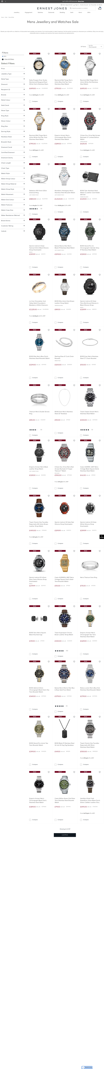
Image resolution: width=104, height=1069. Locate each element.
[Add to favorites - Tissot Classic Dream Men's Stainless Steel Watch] (100, 385)
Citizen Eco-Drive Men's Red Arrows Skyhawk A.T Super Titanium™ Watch (64, 469)
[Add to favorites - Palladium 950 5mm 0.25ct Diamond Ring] (49, 164)
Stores (100, 5)
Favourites (93, 5)
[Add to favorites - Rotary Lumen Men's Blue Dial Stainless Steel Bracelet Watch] (100, 661)
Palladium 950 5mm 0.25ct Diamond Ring (38, 191)
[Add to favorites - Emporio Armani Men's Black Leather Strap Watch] (49, 440)
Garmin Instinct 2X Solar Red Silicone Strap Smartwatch (64, 523)
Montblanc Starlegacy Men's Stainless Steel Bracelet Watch (65, 191)
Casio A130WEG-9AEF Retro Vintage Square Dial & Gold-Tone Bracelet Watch (64, 579)
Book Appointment (68, 5)
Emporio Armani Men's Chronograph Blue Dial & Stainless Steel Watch (63, 137)
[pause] (2, 1)
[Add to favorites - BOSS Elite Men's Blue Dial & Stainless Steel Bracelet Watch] (49, 330)
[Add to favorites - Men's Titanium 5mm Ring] (100, 551)
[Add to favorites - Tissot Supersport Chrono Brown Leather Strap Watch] (74, 606)
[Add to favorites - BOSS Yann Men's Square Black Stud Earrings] (49, 606)
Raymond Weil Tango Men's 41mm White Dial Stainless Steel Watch (89, 82)
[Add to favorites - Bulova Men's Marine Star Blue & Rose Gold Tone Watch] (74, 661)
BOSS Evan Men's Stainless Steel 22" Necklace (64, 412)
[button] (5, 1)
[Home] (52, 8)
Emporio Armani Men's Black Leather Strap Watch (38, 468)
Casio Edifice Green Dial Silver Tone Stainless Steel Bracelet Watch (65, 800)
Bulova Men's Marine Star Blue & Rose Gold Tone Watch (65, 689)
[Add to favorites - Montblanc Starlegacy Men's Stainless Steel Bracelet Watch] (74, 164)
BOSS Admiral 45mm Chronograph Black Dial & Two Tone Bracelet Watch (39, 690)
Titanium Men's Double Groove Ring (39, 412)
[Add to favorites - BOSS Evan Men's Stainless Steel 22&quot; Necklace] (74, 385)
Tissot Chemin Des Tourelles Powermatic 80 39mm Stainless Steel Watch (89, 745)
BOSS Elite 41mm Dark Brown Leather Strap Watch (64, 302)
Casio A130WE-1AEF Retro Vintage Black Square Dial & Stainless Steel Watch (89, 469)
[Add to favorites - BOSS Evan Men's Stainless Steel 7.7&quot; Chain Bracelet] (100, 330)
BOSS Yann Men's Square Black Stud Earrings (37, 634)
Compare (35, 101)
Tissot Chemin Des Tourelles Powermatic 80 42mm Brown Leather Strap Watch (38, 524)
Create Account (84, 5)
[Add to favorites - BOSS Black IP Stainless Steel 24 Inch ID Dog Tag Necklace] (74, 717)
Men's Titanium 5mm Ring (88, 577)
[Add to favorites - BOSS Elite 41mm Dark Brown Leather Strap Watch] (74, 275)
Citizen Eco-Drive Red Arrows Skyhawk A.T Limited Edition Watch (90, 137)
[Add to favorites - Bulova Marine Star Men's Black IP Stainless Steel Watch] (74, 219)
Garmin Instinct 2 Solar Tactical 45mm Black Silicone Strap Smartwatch (39, 248)
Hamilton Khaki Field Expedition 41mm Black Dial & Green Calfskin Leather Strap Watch (90, 801)
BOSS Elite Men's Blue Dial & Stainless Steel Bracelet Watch (39, 357)
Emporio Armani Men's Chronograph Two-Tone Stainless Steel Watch (88, 635)
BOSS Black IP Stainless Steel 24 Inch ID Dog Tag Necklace (64, 744)
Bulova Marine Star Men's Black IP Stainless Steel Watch (65, 247)
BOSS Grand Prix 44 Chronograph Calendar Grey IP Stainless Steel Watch (89, 248)
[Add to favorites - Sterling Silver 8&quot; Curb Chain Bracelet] (74, 330)
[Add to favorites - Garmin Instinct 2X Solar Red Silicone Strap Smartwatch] (74, 496)
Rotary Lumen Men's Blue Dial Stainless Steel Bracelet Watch (90, 689)
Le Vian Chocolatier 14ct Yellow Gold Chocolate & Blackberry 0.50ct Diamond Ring (38, 303)
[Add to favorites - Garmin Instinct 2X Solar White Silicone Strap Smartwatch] (100, 496)
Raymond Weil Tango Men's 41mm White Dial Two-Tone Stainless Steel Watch (38, 137)
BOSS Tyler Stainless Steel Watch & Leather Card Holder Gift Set (90, 192)
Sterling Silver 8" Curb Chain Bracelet (64, 357)
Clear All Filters (9, 59)
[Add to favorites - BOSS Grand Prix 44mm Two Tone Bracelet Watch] (49, 717)
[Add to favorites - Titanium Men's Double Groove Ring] (49, 385)
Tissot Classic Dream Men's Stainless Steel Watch (89, 412)
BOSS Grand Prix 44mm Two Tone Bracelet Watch (38, 744)
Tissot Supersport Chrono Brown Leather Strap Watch (64, 634)
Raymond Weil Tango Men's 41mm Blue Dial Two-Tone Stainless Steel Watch (63, 82)
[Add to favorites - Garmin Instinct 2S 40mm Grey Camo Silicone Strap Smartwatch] (49, 551)
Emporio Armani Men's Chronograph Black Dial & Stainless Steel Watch (37, 800)
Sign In (77, 5)
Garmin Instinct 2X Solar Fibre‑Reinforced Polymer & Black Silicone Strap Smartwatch (89, 303)
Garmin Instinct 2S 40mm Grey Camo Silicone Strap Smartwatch (38, 579)
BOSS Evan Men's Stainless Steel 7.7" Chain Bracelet (89, 357)
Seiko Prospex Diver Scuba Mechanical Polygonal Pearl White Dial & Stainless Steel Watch (38, 82)
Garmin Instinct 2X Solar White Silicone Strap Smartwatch (88, 524)
